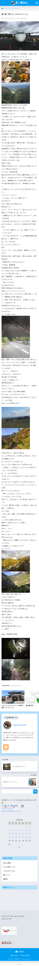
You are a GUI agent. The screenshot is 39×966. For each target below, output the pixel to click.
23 (29, 837)
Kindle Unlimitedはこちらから (12, 811)
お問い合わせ (14, 955)
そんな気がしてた (9, 867)
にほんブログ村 (7, 808)
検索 (35, 791)
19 (16, 837)
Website (6, 750)
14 (23, 833)
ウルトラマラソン (16, 685)
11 (13, 833)
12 (16, 833)
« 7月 (19, 847)
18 (13, 837)
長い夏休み (21, 2)
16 (29, 833)
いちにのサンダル (9, 871)
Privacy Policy (25, 955)
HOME (21, 951)
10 (9, 833)
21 (23, 837)
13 (19, 833)
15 (26, 833)
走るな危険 (7, 863)
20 (19, 837)
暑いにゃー (7, 875)
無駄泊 (5, 879)
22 (26, 837)
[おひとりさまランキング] (7, 942)
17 (9, 837)
